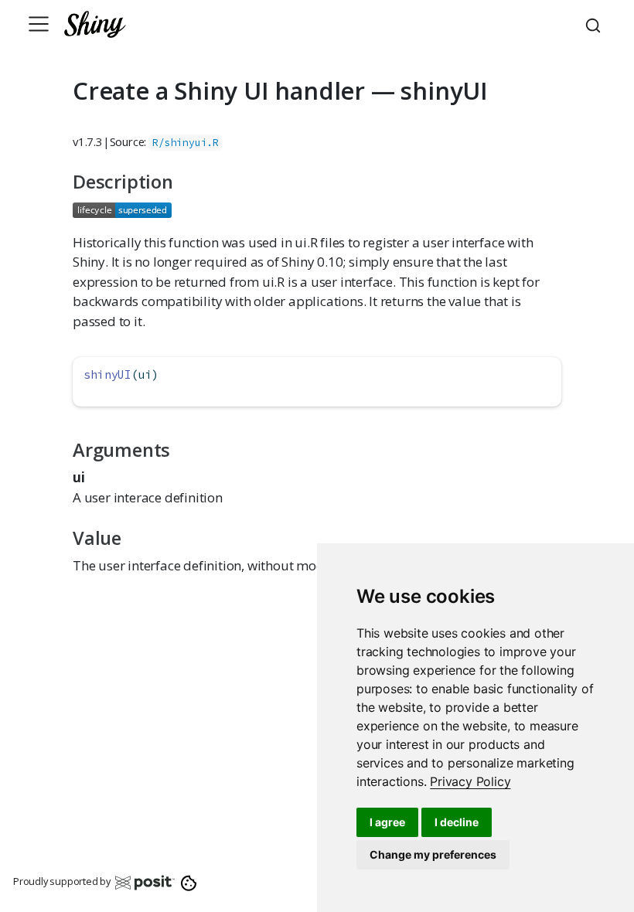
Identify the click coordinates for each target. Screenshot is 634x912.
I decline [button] (457, 822)
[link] (470, 781)
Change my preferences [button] (433, 854)
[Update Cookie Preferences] (189, 882)
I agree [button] (387, 822)
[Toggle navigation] (38, 24)
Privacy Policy (470, 781)
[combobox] (595, 24)
